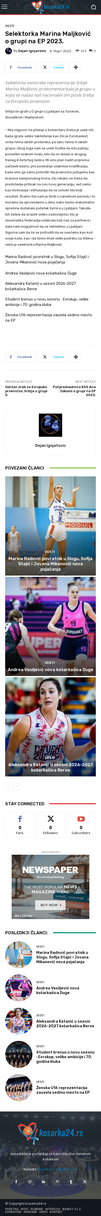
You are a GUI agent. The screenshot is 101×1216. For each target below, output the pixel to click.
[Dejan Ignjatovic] (9, 51)
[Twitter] (85, 1182)
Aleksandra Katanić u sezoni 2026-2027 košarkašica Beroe (40, 286)
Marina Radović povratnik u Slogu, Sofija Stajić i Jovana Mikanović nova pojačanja (47, 259)
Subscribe (81, 816)
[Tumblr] (71, 1182)
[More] (75, 67)
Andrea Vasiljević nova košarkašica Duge (41, 273)
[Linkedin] (44, 1182)
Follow (51, 816)
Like (20, 816)
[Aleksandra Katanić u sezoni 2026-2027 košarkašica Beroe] (50, 726)
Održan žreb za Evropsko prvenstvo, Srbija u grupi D (26, 391)
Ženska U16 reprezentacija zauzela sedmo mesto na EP (48, 318)
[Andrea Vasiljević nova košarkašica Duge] (50, 626)
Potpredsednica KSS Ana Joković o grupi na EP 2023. (74, 391)
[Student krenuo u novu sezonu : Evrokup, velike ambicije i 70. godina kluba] (18, 1054)
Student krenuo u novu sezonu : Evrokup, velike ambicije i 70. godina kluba (47, 302)
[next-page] (16, 786)
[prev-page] (8, 786)
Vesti (9, 26)
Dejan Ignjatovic (32, 51)
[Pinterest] (57, 1182)
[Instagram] (30, 1182)
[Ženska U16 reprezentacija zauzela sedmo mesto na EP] (18, 1087)
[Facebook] (16, 1182)
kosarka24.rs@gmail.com (57, 1169)
